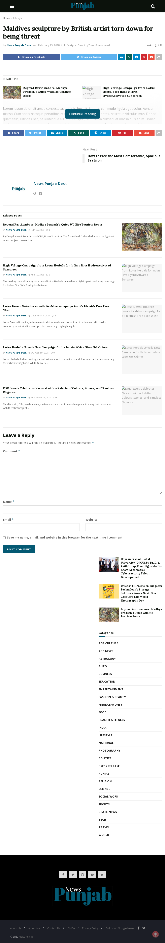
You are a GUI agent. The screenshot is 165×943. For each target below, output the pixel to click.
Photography (109, 750)
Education (107, 681)
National (106, 743)
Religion (105, 781)
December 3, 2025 (40, 315)
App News (106, 651)
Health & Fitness (112, 720)
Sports (104, 804)
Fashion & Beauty (112, 697)
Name (8, 501)
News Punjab (26, 936)
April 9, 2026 (37, 274)
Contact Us (53, 928)
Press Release (109, 766)
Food (102, 712)
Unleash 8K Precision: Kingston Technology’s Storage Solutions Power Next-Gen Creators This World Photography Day (141, 593)
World (104, 835)
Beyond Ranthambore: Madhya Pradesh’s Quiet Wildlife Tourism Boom (47, 92)
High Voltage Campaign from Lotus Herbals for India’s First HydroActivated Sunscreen (129, 92)
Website (92, 519)
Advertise (34, 928)
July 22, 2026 (37, 230)
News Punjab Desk (19, 45)
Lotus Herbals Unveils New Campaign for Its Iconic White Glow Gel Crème (55, 347)
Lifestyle (18, 18)
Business (105, 674)
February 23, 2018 (49, 45)
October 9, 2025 (39, 352)
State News (108, 812)
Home (6, 18)
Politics (105, 758)
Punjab (104, 773)
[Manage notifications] (155, 934)
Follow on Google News (120, 928)
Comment (11, 451)
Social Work (108, 796)
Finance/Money (110, 704)
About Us (15, 928)
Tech (102, 819)
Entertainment (111, 689)
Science (104, 789)
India (102, 728)
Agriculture (108, 643)
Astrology (107, 659)
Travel (104, 827)
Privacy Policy (90, 928)
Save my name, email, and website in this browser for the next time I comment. (65, 537)
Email (8, 519)
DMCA (71, 928)
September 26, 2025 (41, 397)
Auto (103, 666)
